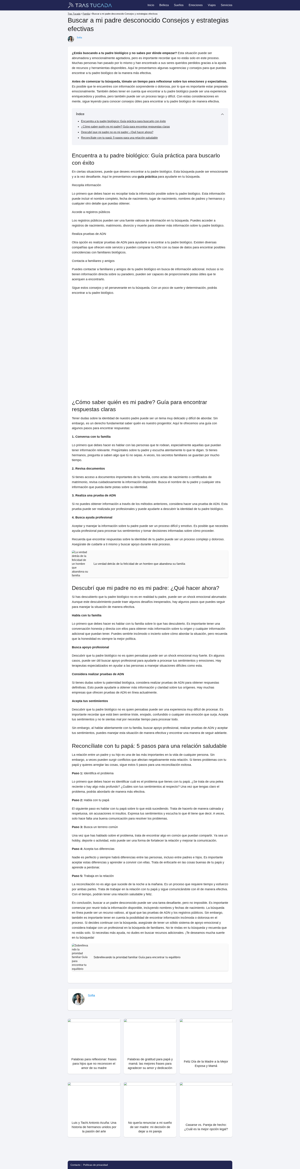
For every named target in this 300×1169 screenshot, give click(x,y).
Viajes (212, 5)
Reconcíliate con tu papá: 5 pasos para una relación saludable (119, 137)
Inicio (151, 5)
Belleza (164, 5)
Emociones (196, 5)
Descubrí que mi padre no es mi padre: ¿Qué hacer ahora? (117, 132)
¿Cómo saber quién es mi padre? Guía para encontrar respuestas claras (125, 126)
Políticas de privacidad (95, 1164)
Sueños (179, 5)
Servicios (226, 5)
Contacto (75, 1164)
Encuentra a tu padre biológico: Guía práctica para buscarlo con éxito (123, 121)
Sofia (79, 37)
